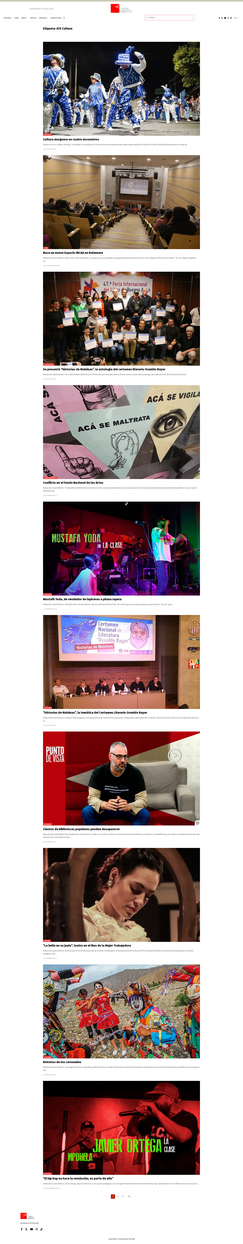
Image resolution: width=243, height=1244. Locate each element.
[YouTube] (225, 18)
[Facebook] (219, 18)
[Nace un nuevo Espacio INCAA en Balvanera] (121, 202)
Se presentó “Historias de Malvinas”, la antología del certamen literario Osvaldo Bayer (104, 369)
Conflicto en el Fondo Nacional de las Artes (73, 482)
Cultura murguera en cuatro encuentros (71, 139)
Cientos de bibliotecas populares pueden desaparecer (81, 829)
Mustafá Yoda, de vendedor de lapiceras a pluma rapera (82, 599)
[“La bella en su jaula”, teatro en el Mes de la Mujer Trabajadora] (121, 895)
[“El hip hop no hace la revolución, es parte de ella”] (121, 1128)
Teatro (47, 941)
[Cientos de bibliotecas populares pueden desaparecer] (121, 778)
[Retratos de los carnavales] (121, 1011)
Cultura (47, 134)
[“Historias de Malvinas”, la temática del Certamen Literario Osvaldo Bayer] (121, 662)
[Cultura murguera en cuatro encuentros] (121, 89)
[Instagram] (228, 18)
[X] (222, 18)
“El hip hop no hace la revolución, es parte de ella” (78, 1178)
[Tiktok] (231, 18)
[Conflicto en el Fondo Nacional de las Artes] (121, 432)
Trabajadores (50, 478)
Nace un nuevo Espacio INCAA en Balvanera (73, 253)
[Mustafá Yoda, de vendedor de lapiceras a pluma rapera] (121, 549)
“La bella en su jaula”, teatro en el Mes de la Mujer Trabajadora (87, 945)
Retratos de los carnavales (62, 1062)
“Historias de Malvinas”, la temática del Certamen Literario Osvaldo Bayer (95, 712)
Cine (46, 248)
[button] (64, 18)
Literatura (48, 364)
